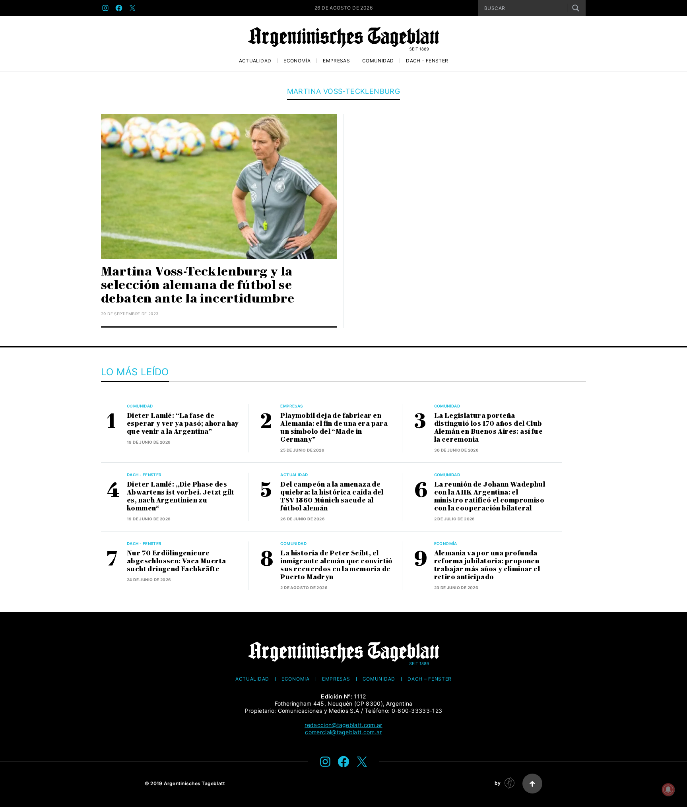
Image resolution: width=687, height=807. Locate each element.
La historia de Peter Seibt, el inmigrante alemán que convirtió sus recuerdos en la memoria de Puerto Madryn (336, 565)
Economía (297, 60)
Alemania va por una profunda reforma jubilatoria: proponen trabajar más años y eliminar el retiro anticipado (487, 565)
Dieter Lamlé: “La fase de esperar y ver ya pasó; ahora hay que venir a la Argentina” (183, 423)
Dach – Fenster (427, 60)
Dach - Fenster (144, 475)
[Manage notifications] (668, 789)
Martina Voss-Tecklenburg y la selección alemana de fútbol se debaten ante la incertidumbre (198, 285)
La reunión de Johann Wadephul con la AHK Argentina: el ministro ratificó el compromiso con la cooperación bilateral (489, 496)
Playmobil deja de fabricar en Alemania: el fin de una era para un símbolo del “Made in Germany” (334, 427)
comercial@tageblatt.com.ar (343, 732)
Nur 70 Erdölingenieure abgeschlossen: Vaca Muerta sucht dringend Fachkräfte (176, 561)
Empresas (336, 60)
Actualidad (255, 60)
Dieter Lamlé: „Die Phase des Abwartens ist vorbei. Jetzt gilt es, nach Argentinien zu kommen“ (181, 496)
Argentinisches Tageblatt (194, 783)
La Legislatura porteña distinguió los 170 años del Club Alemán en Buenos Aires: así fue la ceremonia (488, 427)
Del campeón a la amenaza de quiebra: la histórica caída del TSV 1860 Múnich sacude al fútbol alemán (331, 496)
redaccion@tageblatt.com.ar (343, 725)
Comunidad (378, 60)
